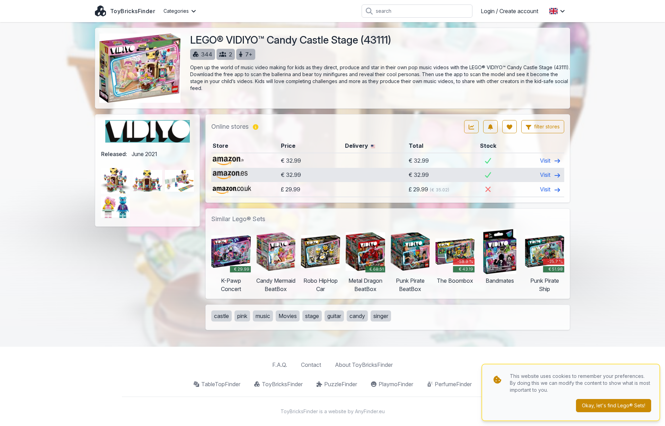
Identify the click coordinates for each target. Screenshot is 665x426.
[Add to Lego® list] (509, 126)
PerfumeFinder (453, 384)
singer (380, 315)
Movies (287, 315)
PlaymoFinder (396, 384)
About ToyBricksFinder (364, 364)
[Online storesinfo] (256, 126)
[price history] (471, 126)
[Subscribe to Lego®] (490, 126)
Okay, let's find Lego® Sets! (613, 405)
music (263, 315)
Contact (311, 364)
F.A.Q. (279, 364)
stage (312, 315)
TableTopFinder (220, 384)
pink (242, 315)
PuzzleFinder (340, 384)
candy (357, 315)
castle (221, 315)
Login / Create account (509, 11)
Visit (546, 160)
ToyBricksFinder (282, 384)
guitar (334, 315)
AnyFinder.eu (370, 411)
